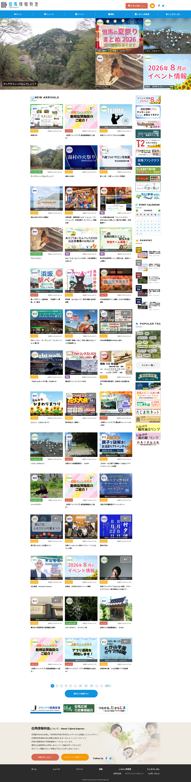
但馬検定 (147, 355)
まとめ (140, 333)
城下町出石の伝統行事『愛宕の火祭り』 (154, 291)
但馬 (139, 355)
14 (155, 224)
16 (137, 227)
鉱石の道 (153, 346)
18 (144, 227)
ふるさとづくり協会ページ (74, 757)
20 (86, 686)
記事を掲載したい (138, 6)
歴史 (145, 342)
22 (159, 227)
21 (155, 227)
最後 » (107, 686)
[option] (45, 708)
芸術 (139, 342)
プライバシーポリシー (135, 773)
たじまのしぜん (174, 14)
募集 (112, 14)
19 (148, 227)
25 (144, 230)
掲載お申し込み (44, 757)
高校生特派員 (142, 346)
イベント (80, 14)
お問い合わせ (154, 773)
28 (155, 230)
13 (152, 224)
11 (144, 224)
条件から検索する (81, 694)
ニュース (49, 14)
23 (137, 230)
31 (141, 234)
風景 (147, 333)
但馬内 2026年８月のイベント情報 (154, 265)
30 (92, 686)
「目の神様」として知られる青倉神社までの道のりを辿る (154, 305)
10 (80, 686)
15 (159, 224)
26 (148, 230)
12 (148, 224)
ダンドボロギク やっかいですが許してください (154, 278)
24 (141, 230)
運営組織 (117, 773)
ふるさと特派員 (143, 14)
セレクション (142, 338)
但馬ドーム (152, 351)
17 (141, 227)
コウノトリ (141, 351)
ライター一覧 (147, 365)
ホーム (18, 14)
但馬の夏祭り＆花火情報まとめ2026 (154, 252)
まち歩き (153, 338)
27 (152, 230)
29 (159, 230)
